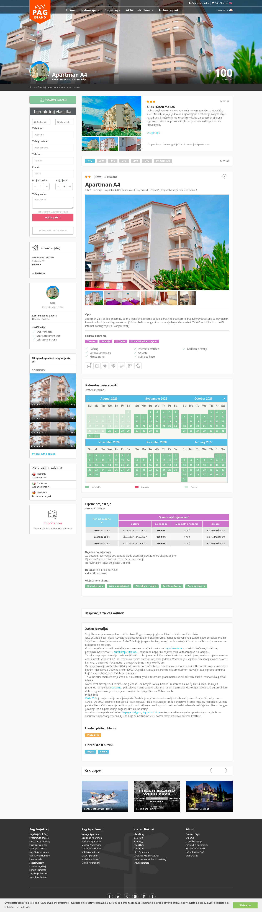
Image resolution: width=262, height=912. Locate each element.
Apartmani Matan (56, 87)
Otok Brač (139, 848)
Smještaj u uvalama (39, 852)
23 (157, 426)
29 (128, 431)
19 (175, 421)
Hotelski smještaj (38, 869)
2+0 (101, 161)
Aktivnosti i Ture (138, 10)
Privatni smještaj (37, 866)
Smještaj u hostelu (38, 873)
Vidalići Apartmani (91, 852)
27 (116, 431)
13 (137, 421)
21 (144, 426)
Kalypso (136, 712)
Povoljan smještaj (38, 848)
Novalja (81, 79)
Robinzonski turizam (39, 855)
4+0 (90, 161)
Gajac (90, 751)
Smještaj (111, 10)
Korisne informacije (196, 848)
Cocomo (116, 687)
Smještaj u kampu (38, 877)
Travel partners (141, 862)
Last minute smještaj (39, 841)
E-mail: (36, 167)
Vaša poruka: (39, 194)
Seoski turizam (36, 862)
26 (109, 431)
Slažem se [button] (245, 905)
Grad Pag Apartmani (92, 837)
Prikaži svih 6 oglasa (43, 453)
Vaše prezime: (40, 141)
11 (170, 416)
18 (169, 421)
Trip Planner (223, 3)
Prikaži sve (163, 161)
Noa (157, 712)
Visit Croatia (192, 855)
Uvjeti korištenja (194, 841)
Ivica (52, 302)
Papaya (126, 712)
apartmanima (174, 648)
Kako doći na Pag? (195, 852)
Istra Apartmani (141, 852)
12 (175, 416)
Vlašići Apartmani (90, 859)
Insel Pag (138, 841)
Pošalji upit (53, 217)
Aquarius (148, 712)
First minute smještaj (39, 837)
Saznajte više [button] (23, 907)
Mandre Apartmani (91, 845)
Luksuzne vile (36, 859)
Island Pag (139, 834)
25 (169, 426)
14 (144, 421)
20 (137, 426)
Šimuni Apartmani (91, 862)
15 (150, 421)
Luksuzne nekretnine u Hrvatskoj (150, 859)
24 (164, 426)
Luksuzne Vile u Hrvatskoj (146, 855)
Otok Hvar (139, 845)
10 (164, 416)
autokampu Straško (125, 652)
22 (150, 426)
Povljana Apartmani (91, 841)
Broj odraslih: (39, 180)
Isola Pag (138, 837)
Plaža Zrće (91, 698)
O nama (190, 837)
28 (122, 431)
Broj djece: (61, 180)
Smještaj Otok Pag (38, 834)
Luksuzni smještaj (38, 845)
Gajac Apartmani (90, 855)
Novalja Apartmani (91, 834)
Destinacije (88, 10)
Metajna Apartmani (91, 848)
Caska (103, 751)
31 (96, 435)
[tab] (53, 401)
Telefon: (37, 154)
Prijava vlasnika (200, 3)
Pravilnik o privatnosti (197, 845)
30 (90, 435)
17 (164, 421)
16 (157, 421)
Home (70, 10)
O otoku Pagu (193, 834)
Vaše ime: (37, 128)
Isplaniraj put (169, 10)
